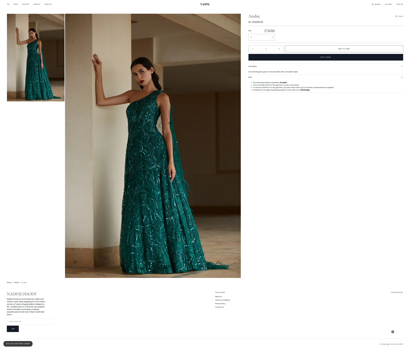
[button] (376, 4)
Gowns (16, 282)
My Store (394, 344)
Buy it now (326, 57)
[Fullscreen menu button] (8, 4)
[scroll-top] (405, 345)
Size (261, 31)
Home (9, 282)
